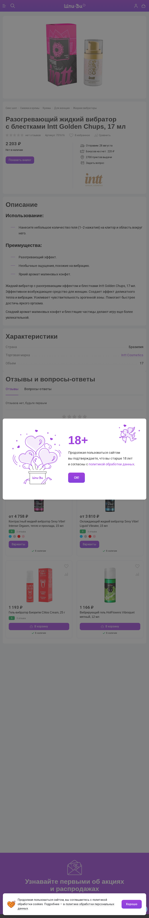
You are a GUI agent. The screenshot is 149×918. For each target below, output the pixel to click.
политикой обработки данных (111, 464)
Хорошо (131, 904)
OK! (76, 477)
